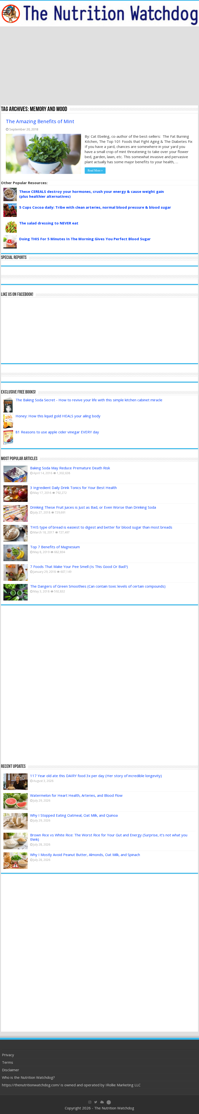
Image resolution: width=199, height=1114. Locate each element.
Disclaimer (10, 1069)
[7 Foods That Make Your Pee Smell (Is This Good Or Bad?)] (15, 572)
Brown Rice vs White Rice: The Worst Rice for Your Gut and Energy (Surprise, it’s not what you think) (108, 837)
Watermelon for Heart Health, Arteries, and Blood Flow (76, 795)
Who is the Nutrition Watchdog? (28, 1077)
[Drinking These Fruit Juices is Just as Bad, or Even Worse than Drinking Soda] (15, 513)
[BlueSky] (102, 1102)
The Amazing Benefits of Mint (40, 121)
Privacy (8, 1054)
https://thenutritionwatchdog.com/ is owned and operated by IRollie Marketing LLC (71, 1084)
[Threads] (108, 1102)
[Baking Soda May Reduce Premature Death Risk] (15, 474)
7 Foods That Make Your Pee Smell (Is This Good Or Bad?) (79, 566)
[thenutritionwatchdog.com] (99, 13)
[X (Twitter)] (96, 1102)
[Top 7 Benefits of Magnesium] (15, 553)
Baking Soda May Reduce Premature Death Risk (70, 467)
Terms (7, 1062)
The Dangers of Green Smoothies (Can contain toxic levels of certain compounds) (98, 586)
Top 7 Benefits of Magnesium (55, 546)
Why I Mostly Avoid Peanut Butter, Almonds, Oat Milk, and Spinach (85, 854)
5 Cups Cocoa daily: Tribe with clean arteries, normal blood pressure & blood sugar (95, 207)
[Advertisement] (99, 67)
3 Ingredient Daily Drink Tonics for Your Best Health (73, 487)
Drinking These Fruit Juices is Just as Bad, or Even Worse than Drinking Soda (93, 507)
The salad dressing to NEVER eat (48, 223)
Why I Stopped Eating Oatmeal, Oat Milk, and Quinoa (74, 815)
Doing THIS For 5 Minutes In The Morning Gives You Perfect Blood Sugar (85, 238)
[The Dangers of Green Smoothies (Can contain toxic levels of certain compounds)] (15, 592)
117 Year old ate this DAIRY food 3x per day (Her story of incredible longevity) (96, 775)
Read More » (95, 170)
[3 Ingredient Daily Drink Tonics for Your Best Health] (15, 493)
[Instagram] (90, 1102)
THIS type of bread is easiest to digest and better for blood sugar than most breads (101, 527)
